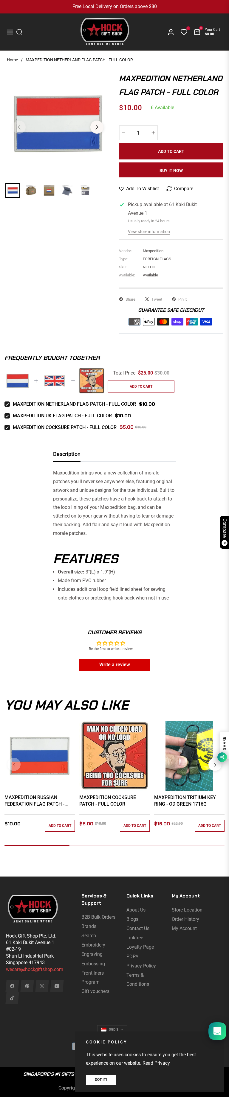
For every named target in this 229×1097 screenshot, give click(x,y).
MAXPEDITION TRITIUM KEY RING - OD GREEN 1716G (185, 801)
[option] (58, 123)
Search (88, 935)
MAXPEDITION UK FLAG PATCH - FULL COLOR (62, 416)
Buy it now (171, 170)
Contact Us (137, 928)
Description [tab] (67, 454)
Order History (185, 919)
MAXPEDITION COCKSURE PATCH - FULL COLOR (65, 427)
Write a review (114, 664)
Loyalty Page (140, 947)
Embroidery (93, 945)
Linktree (134, 938)
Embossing (93, 964)
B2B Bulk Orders (98, 917)
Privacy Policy (141, 966)
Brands (88, 926)
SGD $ (113, 1029)
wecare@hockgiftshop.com (34, 969)
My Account (184, 928)
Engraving (92, 954)
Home (12, 59)
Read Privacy (156, 1063)
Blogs (132, 919)
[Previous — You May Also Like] (14, 764)
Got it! (101, 1080)
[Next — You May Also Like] (215, 764)
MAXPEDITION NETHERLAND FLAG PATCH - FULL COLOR (74, 404)
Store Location (187, 910)
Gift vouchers (95, 991)
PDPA (132, 956)
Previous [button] (19, 127)
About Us (136, 910)
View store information (149, 231)
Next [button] (96, 127)
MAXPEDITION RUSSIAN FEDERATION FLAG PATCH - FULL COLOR (34, 801)
